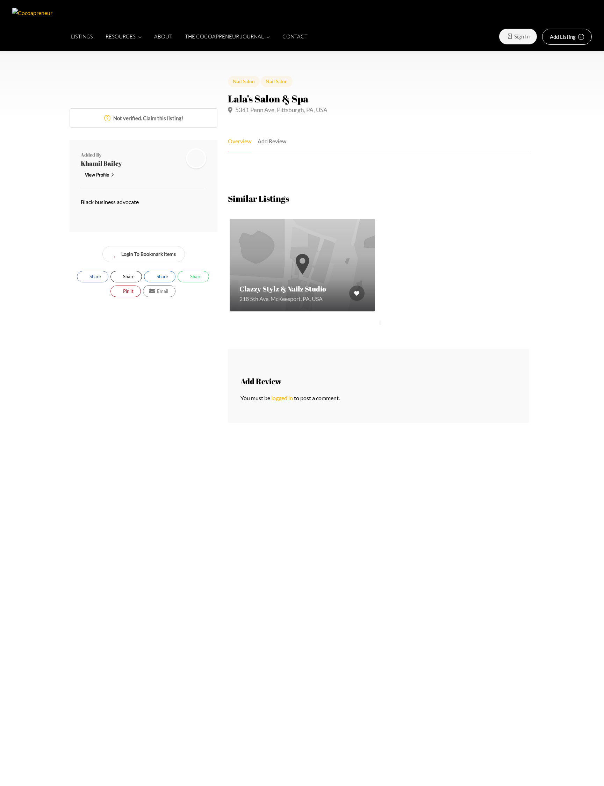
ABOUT (163, 36)
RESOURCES (121, 36)
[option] (302, 265)
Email (162, 291)
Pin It (128, 291)
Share (94, 276)
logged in (282, 398)
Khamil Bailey (101, 163)
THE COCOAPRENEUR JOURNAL (224, 36)
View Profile (97, 175)
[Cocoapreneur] (32, 12)
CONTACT (295, 36)
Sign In (521, 36)
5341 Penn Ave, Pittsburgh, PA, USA (281, 110)
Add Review (272, 141)
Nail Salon (244, 81)
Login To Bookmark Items (148, 254)
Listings (82, 36)
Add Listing (563, 37)
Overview (239, 141)
